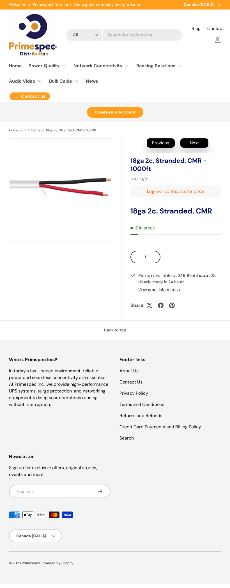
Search (126, 438)
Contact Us (130, 382)
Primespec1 (31, 563)
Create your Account (115, 112)
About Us (129, 371)
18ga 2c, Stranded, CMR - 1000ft (71, 130)
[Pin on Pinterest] (172, 305)
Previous (160, 143)
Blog (196, 28)
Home (15, 66)
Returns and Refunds (140, 416)
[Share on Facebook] (160, 305)
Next (194, 143)
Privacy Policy (133, 393)
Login (152, 191)
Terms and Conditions (141, 404)
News (92, 81)
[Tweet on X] (149, 305)
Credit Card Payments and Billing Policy (160, 427)
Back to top (115, 330)
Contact (215, 28)
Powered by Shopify (57, 563)
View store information (159, 289)
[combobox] (124, 35)
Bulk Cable (32, 130)
